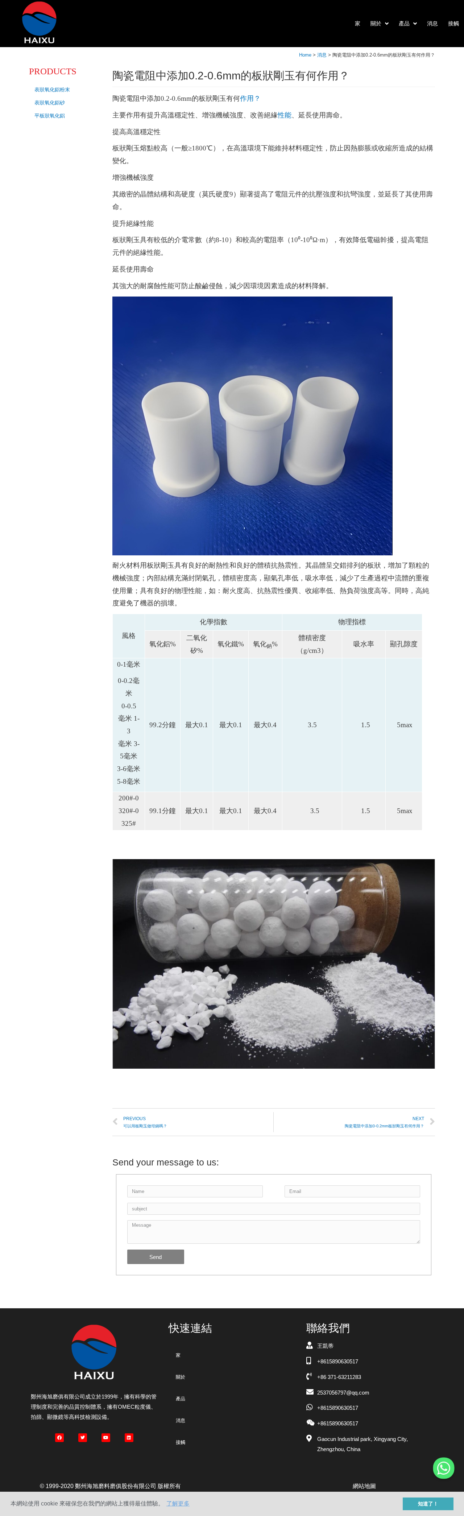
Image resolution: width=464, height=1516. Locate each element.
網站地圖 (364, 1486)
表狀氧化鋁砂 (49, 102)
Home (305, 55)
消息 (432, 23)
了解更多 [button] (178, 1503)
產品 (404, 23)
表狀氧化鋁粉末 (52, 89)
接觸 (453, 23)
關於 (375, 23)
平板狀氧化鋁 (49, 116)
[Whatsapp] (443, 1468)
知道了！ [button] (428, 1504)
